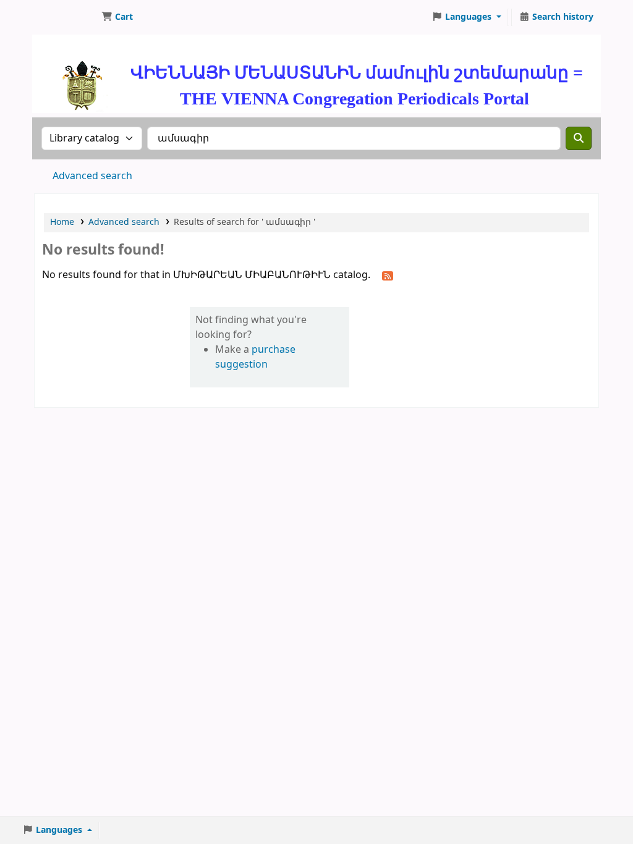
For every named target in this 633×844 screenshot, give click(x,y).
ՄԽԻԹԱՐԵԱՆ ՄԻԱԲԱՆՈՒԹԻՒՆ (65, 17)
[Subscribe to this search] (387, 275)
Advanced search (92, 176)
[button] (117, 17)
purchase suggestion (255, 357)
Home (62, 222)
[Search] (579, 138)
